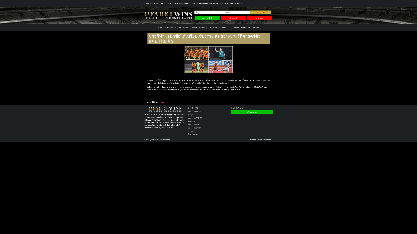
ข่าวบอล (191, 131)
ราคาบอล (170, 3)
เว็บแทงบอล (149, 3)
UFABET (194, 27)
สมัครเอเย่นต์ (178, 3)
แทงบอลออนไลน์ (170, 27)
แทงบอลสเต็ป (213, 3)
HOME (160, 27)
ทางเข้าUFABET (202, 3)
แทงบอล (186, 3)
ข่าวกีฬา (191, 115)
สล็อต (221, 3)
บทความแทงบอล (194, 112)
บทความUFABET (195, 118)
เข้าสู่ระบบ (261, 12)
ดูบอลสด (191, 121)
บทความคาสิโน (194, 125)
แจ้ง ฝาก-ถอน (245, 27)
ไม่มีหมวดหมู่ (193, 134)
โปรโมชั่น (255, 27)
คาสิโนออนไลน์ (215, 27)
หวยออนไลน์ (203, 27)
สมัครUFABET (229, 3)
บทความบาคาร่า (194, 128)
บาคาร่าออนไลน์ (183, 27)
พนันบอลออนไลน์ (160, 3)
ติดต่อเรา (225, 27)
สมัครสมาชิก (235, 27)
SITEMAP (238, 3)
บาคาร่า (193, 3)
